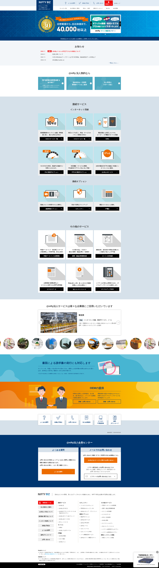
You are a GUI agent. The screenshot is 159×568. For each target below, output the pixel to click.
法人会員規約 (87, 422)
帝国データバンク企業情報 (52, 256)
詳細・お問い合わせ (84, 401)
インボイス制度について (46, 521)
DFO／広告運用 (106, 517)
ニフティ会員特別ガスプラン (109, 532)
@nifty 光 (61, 505)
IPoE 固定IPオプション (52, 172)
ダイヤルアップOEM (107, 289)
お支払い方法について (46, 512)
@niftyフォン (62, 542)
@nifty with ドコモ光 (64, 519)
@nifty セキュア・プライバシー (89, 511)
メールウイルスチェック (87, 505)
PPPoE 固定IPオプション (79, 172)
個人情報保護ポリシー (110, 564)
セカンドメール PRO (86, 531)
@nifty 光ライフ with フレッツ (67, 516)
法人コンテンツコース (79, 289)
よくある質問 (71, 3)
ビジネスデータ (51, 289)
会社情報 (115, 8)
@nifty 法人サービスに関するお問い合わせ (101, 460)
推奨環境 (102, 564)
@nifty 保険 (105, 520)
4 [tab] (106, 33)
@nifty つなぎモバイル (65, 530)
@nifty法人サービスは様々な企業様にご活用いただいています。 (79, 39)
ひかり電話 (62, 539)
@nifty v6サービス (107, 172)
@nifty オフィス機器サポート (88, 537)
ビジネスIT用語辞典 (100, 422)
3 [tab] (105, 33)
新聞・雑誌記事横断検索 (79, 256)
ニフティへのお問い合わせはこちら (100, 476)
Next (120, 23)
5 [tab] (107, 33)
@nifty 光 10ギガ (63, 508)
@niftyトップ (117, 3)
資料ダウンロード (98, 8)
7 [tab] (110, 33)
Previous (91, 23)
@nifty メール (84, 525)
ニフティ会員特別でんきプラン (110, 529)
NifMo (107, 139)
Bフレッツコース (63, 522)
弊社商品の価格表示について (51, 554)
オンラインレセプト (107, 523)
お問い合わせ (99, 3)
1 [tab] (102, 33)
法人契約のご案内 (46, 507)
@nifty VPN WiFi (85, 522)
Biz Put (108, 8)
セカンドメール (85, 528)
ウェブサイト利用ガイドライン (91, 564)
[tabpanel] (105, 23)
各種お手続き (85, 3)
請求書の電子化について (46, 516)
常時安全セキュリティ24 (87, 508)
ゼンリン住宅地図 (107, 256)
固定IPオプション (85, 517)
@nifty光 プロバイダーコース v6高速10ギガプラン (67, 512)
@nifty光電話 (62, 536)
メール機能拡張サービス (87, 534)
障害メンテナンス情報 (108, 537)
